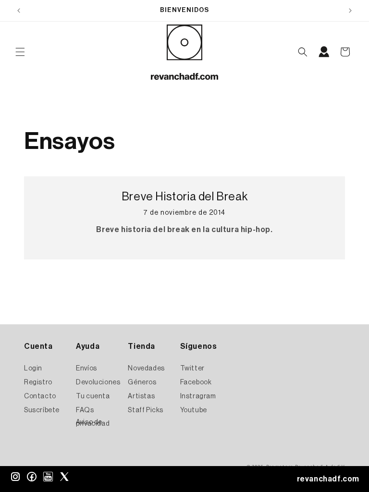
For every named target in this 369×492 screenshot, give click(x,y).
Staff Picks (145, 410)
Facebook (196, 382)
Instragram (198, 396)
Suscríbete (42, 410)
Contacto (40, 396)
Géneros (142, 382)
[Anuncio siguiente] (350, 10)
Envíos (86, 368)
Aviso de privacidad (93, 423)
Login (33, 368)
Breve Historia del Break (184, 196)
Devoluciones (98, 382)
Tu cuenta (93, 396)
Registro (38, 382)
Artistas (141, 396)
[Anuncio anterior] (18, 10)
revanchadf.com (328, 479)
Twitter (192, 368)
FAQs (85, 410)
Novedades (146, 368)
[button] (20, 51)
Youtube (193, 410)
